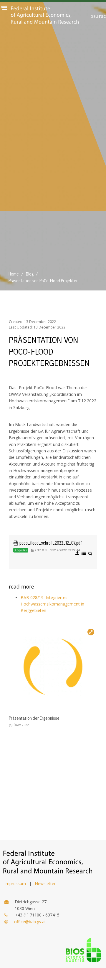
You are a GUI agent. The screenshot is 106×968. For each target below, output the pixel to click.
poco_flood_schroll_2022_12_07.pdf (50, 542)
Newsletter (45, 883)
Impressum (15, 883)
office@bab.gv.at (30, 921)
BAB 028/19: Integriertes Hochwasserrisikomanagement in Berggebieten (52, 604)
